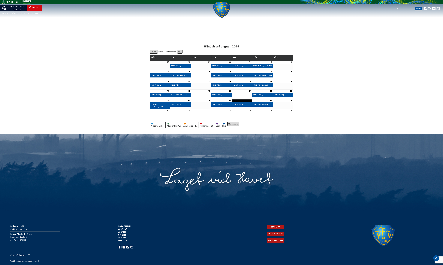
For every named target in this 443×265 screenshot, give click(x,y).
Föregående (171, 52)
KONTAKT (122, 240)
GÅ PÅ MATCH (124, 226)
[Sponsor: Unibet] (26, 3)
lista (161, 52)
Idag (179, 52)
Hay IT (36, 261)
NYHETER (122, 235)
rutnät (153, 52)
